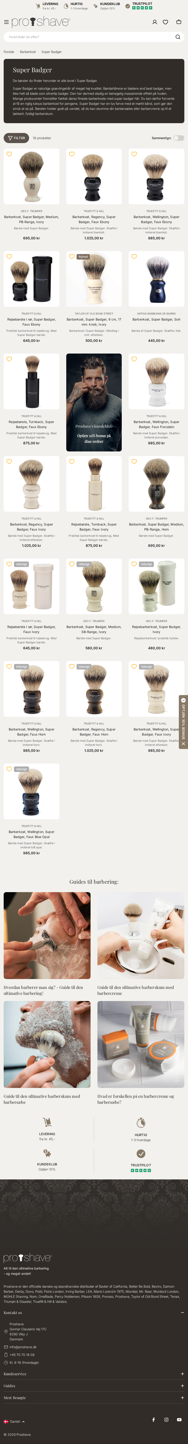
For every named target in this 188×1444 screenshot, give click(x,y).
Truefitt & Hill (94, 211)
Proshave (23, 1434)
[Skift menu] (6, 22)
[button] (183, 722)
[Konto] (155, 22)
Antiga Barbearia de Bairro (156, 313)
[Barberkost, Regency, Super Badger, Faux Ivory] (31, 484)
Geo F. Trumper (31, 211)
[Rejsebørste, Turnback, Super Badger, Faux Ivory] (94, 484)
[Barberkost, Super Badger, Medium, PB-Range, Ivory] (31, 176)
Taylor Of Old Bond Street (94, 313)
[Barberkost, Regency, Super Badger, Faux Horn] (94, 689)
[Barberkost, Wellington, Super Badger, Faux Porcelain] (156, 381)
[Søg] (178, 37)
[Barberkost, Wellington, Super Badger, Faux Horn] (31, 689)
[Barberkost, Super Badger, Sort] (156, 279)
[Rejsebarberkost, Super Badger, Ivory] (156, 586)
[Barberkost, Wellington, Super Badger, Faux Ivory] (156, 689)
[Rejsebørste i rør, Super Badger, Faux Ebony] (31, 279)
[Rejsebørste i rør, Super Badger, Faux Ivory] (31, 586)
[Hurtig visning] (53, 158)
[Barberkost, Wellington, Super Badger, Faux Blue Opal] (31, 791)
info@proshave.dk (23, 1347)
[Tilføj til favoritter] (9, 154)
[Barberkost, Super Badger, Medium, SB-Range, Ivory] (94, 586)
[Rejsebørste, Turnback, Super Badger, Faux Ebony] (31, 381)
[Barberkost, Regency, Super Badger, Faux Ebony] (94, 176)
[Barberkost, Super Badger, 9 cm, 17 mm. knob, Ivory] (94, 279)
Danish (15, 1421)
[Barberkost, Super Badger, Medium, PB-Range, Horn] (156, 484)
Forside (9, 52)
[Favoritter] (165, 22)
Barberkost (28, 52)
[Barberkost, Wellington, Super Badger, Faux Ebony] (156, 176)
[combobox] (94, 37)
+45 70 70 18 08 (22, 1355)
